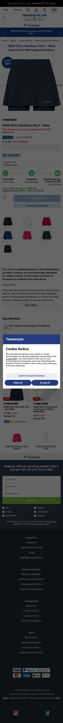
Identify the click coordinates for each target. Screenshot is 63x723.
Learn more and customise (31, 376)
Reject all (18, 383)
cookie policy (11, 359)
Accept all (45, 383)
